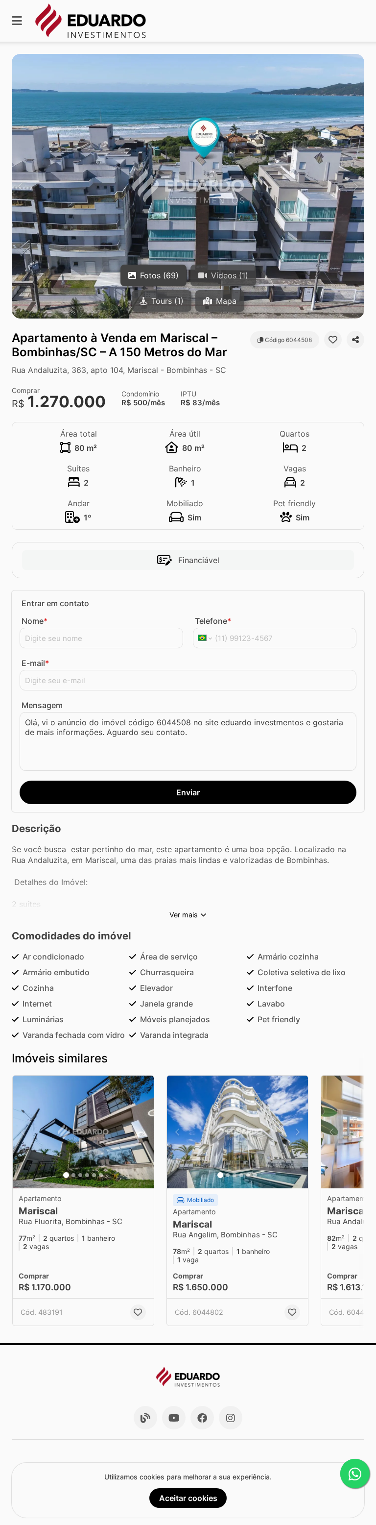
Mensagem (42, 705)
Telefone (213, 621)
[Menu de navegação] (17, 21)
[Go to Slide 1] (66, 1175)
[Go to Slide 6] (101, 1175)
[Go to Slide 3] (80, 1175)
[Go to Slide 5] (94, 1175)
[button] (188, 186)
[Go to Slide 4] (87, 1175)
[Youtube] (174, 1417)
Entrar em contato (55, 603)
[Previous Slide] (20, 186)
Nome (34, 621)
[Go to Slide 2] (73, 1175)
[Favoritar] (333, 339)
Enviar (188, 792)
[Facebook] (202, 1417)
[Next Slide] (356, 186)
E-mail (35, 663)
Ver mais (183, 914)
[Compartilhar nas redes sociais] (355, 339)
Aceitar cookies (188, 1498)
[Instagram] (230, 1417)
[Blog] (145, 1417)
